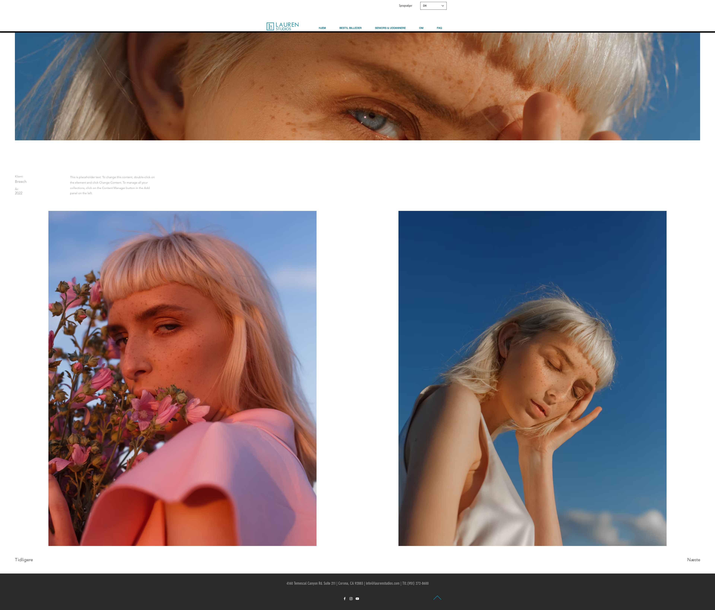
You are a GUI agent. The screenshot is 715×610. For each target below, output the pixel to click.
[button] (421, 28)
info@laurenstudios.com (383, 583)
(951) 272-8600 (418, 583)
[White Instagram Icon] (351, 599)
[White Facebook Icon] (345, 599)
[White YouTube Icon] (357, 599)
